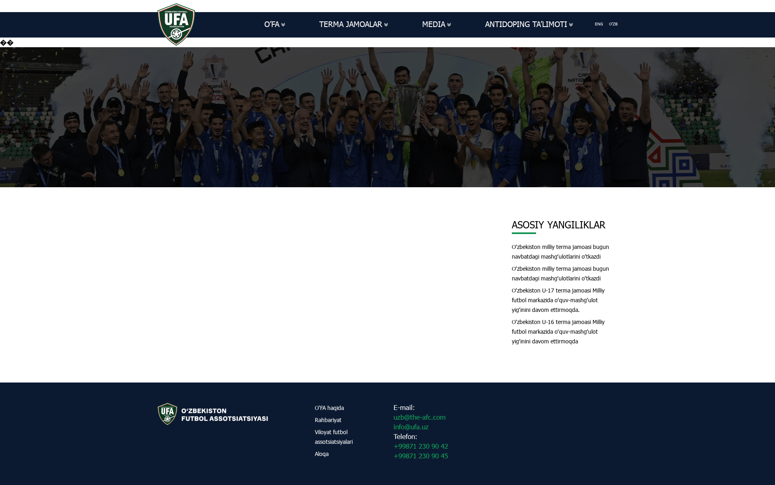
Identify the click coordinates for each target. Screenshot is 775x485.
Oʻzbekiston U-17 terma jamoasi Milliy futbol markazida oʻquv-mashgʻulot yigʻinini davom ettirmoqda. (558, 300)
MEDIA (433, 24)
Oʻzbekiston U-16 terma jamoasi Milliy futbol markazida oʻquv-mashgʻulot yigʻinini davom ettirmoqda (558, 331)
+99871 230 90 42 (421, 446)
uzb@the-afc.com (420, 417)
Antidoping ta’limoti (526, 24)
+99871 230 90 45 (421, 456)
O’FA (271, 24)
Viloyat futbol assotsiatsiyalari (334, 437)
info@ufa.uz (411, 426)
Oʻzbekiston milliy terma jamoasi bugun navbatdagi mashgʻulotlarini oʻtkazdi (560, 251)
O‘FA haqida (329, 407)
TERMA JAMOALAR (350, 24)
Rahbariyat (328, 419)
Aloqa (322, 453)
